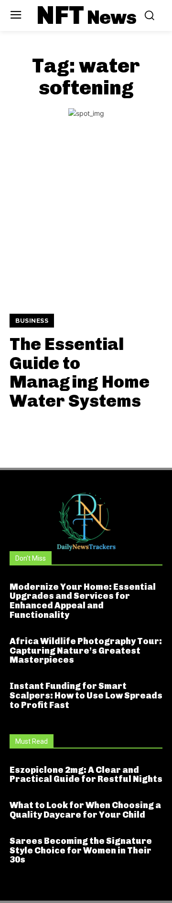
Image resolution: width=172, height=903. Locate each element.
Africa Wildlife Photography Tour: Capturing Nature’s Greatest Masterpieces (86, 651)
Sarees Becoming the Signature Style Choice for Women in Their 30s (81, 850)
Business (31, 320)
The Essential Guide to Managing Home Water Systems (80, 372)
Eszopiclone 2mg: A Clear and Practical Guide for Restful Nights (86, 775)
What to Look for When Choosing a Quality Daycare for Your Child (85, 810)
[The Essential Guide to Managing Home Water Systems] (86, 223)
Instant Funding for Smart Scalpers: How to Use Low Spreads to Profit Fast (86, 695)
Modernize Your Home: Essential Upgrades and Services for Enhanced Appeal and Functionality (83, 601)
